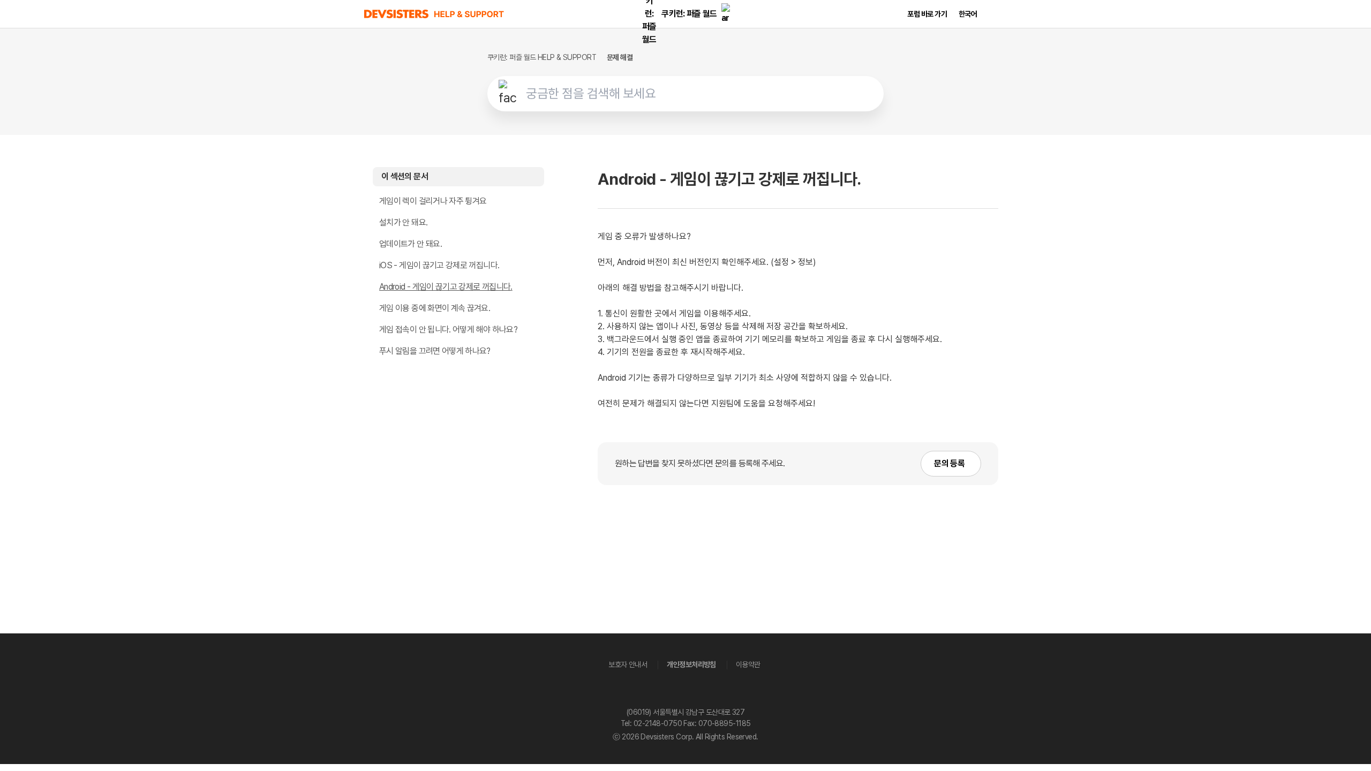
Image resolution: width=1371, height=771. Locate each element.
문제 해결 (619, 57)
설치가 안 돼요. (403, 222)
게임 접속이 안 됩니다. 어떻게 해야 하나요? (448, 329)
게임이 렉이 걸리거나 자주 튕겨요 (432, 201)
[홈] (434, 14)
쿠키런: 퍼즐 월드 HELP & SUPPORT (541, 57)
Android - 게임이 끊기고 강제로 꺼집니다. (446, 287)
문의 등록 (949, 463)
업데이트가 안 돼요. (410, 244)
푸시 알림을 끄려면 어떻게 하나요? (435, 351)
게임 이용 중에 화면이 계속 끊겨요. (434, 308)
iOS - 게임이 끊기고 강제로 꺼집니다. (439, 265)
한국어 (968, 14)
